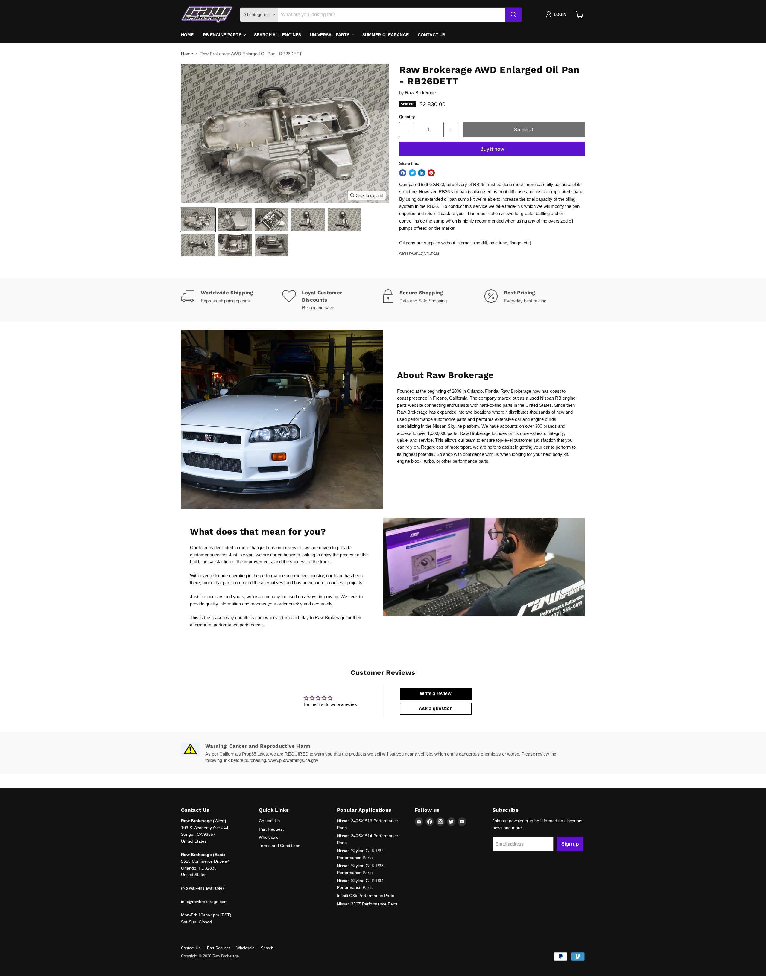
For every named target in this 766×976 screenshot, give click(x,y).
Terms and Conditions (279, 845)
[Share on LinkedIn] (421, 172)
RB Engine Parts (223, 34)
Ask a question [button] (436, 708)
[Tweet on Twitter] (412, 172)
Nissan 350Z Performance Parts (367, 904)
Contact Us (431, 34)
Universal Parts (330, 34)
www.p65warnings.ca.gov (293, 760)
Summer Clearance (385, 34)
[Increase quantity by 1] (451, 129)
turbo (429, 461)
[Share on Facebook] (402, 172)
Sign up (570, 844)
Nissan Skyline (447, 426)
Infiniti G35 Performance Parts (365, 895)
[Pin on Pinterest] (431, 172)
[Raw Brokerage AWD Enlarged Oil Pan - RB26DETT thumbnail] (197, 220)
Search (267, 948)
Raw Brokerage (420, 92)
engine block (409, 461)
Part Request (271, 829)
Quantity (407, 117)
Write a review (435, 693)
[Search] (513, 15)
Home (187, 34)
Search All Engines (277, 34)
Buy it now (492, 149)
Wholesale (269, 837)
